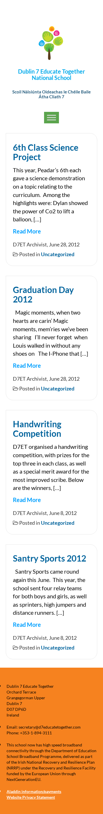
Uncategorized (57, 254)
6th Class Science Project (45, 152)
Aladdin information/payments (34, 791)
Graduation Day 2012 (43, 294)
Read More (27, 231)
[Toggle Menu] (51, 117)
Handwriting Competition (37, 428)
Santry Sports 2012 (49, 558)
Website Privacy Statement (31, 797)
